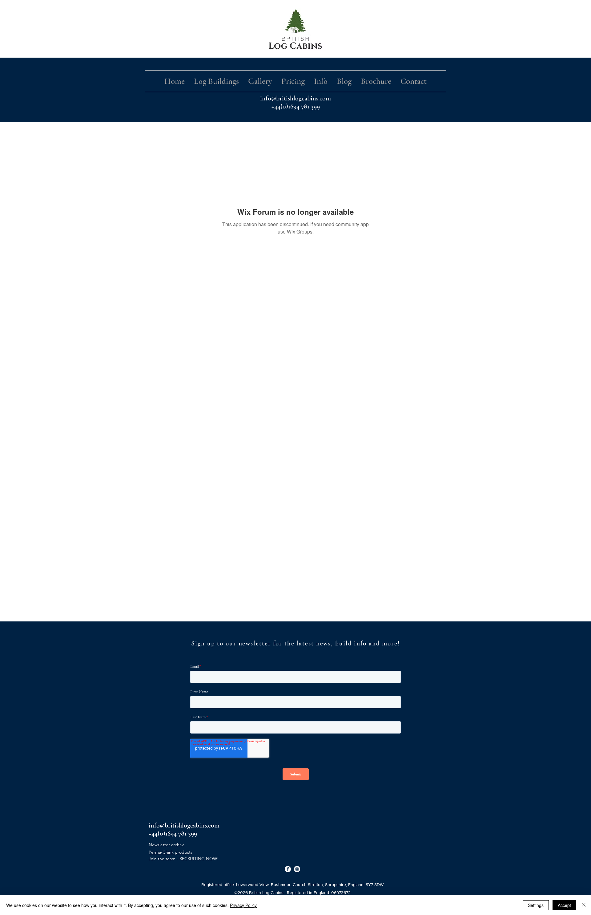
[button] (216, 81)
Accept (564, 905)
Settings (536, 905)
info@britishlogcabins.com (295, 98)
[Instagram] (297, 869)
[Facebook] (288, 869)
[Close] (583, 905)
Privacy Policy (243, 905)
